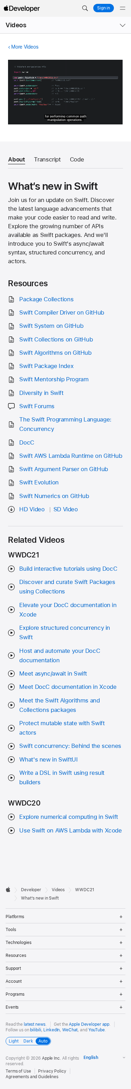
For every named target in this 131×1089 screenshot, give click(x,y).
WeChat (70, 1029)
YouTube (96, 1029)
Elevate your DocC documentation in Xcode (67, 609)
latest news (34, 1024)
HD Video (31, 509)
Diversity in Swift (41, 392)
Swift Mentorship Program (53, 379)
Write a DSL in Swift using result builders (61, 777)
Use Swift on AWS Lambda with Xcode (70, 830)
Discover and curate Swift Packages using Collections (67, 586)
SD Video (65, 509)
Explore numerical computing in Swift (68, 816)
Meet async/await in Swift (53, 673)
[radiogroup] (28, 1041)
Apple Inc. (51, 1058)
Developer (31, 889)
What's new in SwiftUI (48, 759)
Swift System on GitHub (51, 325)
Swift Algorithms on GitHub (55, 352)
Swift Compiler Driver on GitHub (61, 312)
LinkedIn (51, 1029)
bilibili (35, 1029)
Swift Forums (36, 406)
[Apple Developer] (21, 8)
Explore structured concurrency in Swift (64, 632)
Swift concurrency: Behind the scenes (70, 745)
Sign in (103, 8)
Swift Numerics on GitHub (54, 495)
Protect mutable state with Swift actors (61, 728)
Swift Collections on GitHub (56, 339)
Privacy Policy (52, 1071)
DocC (26, 442)
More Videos (24, 47)
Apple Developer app (89, 1024)
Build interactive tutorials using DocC (68, 568)
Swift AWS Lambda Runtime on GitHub (70, 455)
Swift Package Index (46, 365)
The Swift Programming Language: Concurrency (65, 424)
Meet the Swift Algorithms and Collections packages (59, 705)
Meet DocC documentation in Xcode (67, 686)
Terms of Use (18, 1071)
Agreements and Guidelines (32, 1076)
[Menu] (122, 8)
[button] (85, 8)
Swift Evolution (38, 482)
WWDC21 (84, 889)
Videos (16, 25)
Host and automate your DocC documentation (59, 655)
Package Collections (46, 299)
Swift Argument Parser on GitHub (63, 469)
